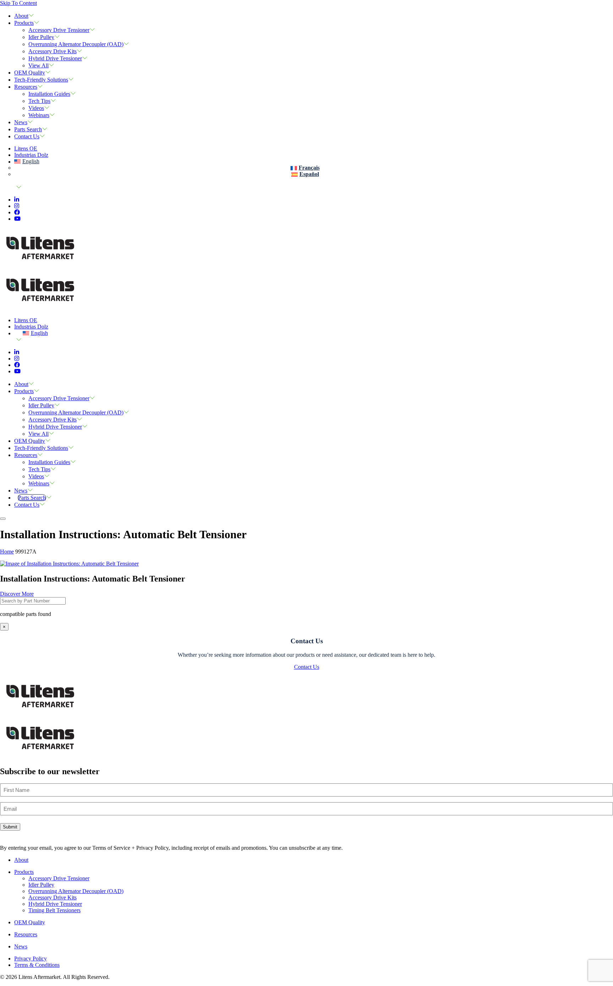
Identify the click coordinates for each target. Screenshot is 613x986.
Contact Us (26, 136)
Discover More (17, 594)
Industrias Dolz (31, 155)
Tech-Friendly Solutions (41, 80)
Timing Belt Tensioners (54, 910)
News (20, 122)
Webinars (38, 115)
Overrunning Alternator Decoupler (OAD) (75, 44)
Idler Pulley (41, 37)
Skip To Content (18, 3)
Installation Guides (49, 94)
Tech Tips (39, 101)
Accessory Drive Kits (52, 51)
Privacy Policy (30, 958)
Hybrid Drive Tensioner (55, 58)
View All (38, 65)
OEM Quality (29, 73)
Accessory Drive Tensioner (58, 30)
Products (24, 23)
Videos (36, 108)
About (21, 16)
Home (7, 552)
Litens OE (25, 148)
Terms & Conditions (37, 965)
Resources (25, 87)
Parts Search (28, 129)
